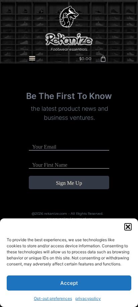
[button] (128, 226)
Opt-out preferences (53, 298)
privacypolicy (88, 298)
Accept (69, 283)
